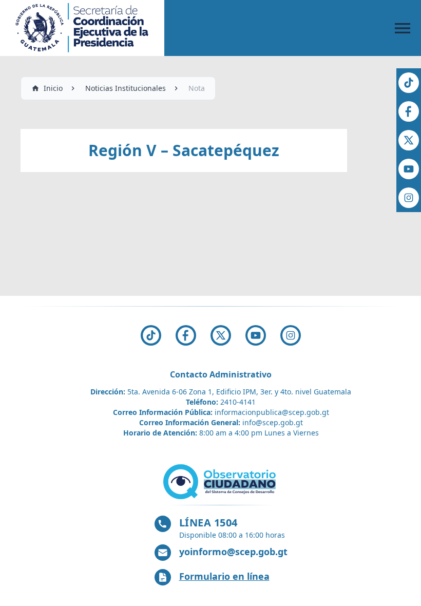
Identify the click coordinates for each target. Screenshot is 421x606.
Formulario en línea (224, 576)
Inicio (53, 88)
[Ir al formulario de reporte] (220, 482)
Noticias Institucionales (125, 88)
